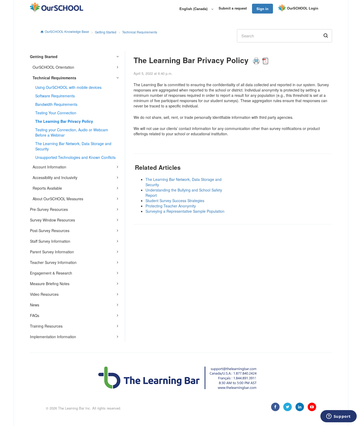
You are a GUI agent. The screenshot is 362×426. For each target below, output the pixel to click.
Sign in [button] (262, 8)
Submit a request (233, 8)
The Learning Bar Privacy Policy (64, 121)
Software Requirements (55, 95)
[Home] (56, 8)
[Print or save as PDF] (261, 60)
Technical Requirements (139, 32)
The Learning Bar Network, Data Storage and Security (73, 146)
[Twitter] (287, 407)
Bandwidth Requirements (56, 104)
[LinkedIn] (299, 407)
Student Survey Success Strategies (174, 200)
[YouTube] (312, 407)
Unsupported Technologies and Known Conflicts (75, 157)
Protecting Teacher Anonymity (170, 205)
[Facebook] (275, 407)
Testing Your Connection (55, 112)
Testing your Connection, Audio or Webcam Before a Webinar (71, 132)
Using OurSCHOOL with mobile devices (68, 87)
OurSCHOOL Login (302, 8)
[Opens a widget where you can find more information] (338, 416)
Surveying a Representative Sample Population (184, 211)
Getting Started (105, 32)
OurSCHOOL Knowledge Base (67, 31)
